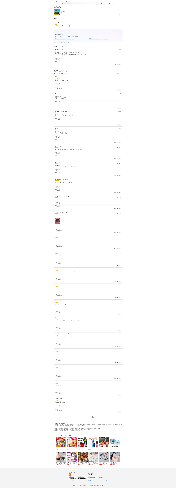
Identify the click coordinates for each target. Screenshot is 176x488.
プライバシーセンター (79, 485)
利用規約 (84, 485)
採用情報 (93, 485)
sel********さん (119, 50)
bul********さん (119, 270)
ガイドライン (87, 485)
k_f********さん (119, 163)
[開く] (57, 221)
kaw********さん (119, 213)
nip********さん (119, 237)
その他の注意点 (67, 42)
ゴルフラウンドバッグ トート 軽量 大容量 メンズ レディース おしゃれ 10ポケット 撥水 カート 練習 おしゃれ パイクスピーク (84, 9)
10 (95, 417)
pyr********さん (119, 302)
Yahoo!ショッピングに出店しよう (104, 480)
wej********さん (119, 197)
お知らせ (89, 480)
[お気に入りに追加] (120, 14)
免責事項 (91, 485)
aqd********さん (119, 180)
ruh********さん (119, 367)
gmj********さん (119, 147)
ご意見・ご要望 (103, 485)
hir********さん (119, 253)
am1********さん (119, 383)
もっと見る (118, 435)
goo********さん (119, 286)
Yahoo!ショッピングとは (92, 477)
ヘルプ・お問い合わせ (98, 485)
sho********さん (119, 129)
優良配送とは (101, 477)
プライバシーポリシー (73, 485)
